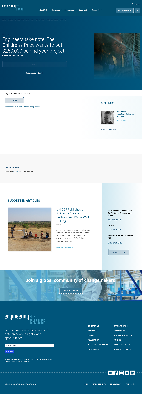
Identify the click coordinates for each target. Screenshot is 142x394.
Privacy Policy (115, 384)
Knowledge (56, 10)
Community (83, 10)
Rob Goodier (121, 112)
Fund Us (117, 340)
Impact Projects (122, 345)
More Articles (119, 252)
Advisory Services (122, 349)
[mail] (118, 120)
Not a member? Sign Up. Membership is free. (22, 107)
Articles (10, 20)
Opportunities (121, 326)
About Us (92, 331)
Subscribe (9, 351)
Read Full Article (63, 248)
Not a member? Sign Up (34, 73)
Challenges (119, 331)
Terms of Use (130, 384)
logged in (16, 172)
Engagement (69, 10)
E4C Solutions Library (98, 345)
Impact (91, 335)
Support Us (96, 10)
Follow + (123, 120)
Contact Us (93, 326)
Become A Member (124, 10)
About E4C (43, 10)
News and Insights (123, 335)
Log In (34, 64)
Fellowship (93, 340)
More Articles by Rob (108, 129)
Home (4, 20)
